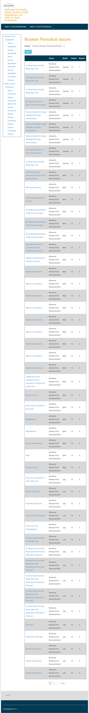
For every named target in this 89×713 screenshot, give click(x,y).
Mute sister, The (32, 395)
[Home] (8, 5)
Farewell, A (30, 625)
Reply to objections (33, 491)
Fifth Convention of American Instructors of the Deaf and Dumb (36, 175)
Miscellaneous (31, 419)
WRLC (16, 709)
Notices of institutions (34, 649)
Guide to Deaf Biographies (15, 27)
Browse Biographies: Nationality (12, 63)
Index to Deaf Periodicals (41, 27)
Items (28, 455)
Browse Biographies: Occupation (12, 73)
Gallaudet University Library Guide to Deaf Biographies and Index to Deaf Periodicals (16, 15)
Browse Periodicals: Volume (12, 131)
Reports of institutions (34, 272)
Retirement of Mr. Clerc (34, 637)
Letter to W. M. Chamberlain (36, 516)
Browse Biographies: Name (12, 53)
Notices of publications (34, 443)
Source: (27, 46)
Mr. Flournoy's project (33, 187)
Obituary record (31, 467)
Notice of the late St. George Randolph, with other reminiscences (36, 115)
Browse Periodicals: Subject (12, 121)
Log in (8, 695)
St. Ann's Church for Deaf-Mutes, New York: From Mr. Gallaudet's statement (35, 552)
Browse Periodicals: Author (12, 110)
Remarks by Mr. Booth (34, 503)
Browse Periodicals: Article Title (12, 101)
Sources (11, 80)
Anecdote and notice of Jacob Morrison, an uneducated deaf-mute (34, 247)
